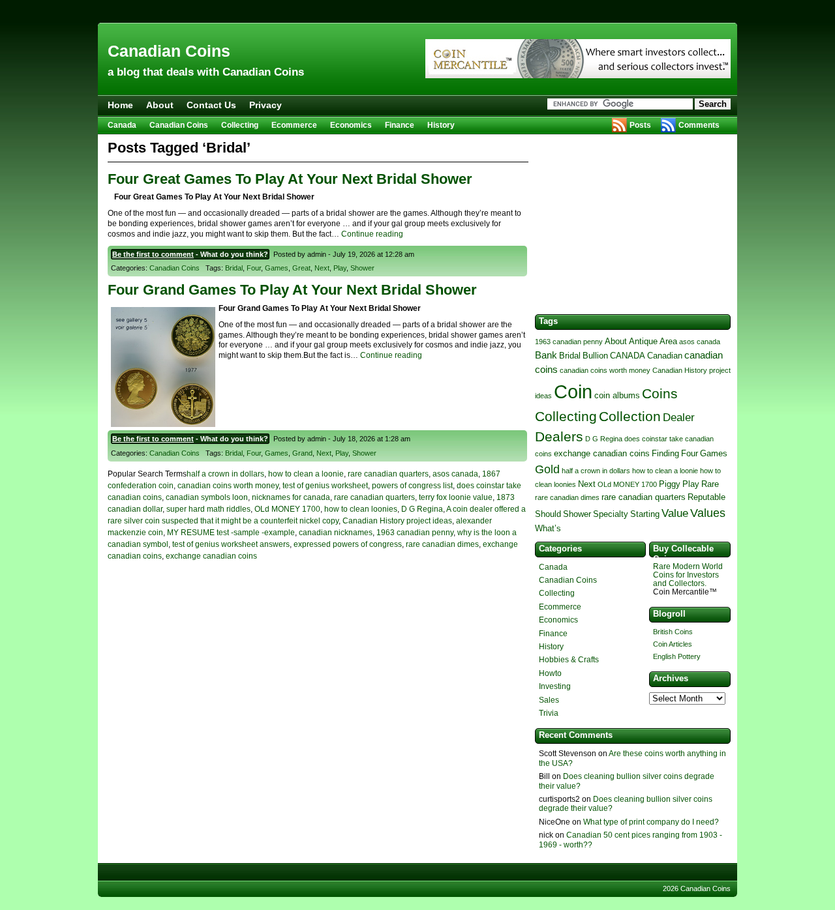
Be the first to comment (153, 254)
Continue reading (372, 234)
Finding (665, 453)
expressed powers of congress (348, 544)
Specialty (610, 514)
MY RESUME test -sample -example (231, 532)
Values (707, 513)
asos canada (455, 473)
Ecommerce (294, 125)
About (160, 105)
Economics (351, 125)
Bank (546, 355)
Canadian (664, 355)
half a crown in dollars (225, 473)
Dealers (559, 436)
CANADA (627, 355)
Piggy (669, 484)
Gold (547, 469)
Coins (660, 393)
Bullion (595, 355)
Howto (550, 673)
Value (674, 513)
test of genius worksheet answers (231, 544)
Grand (302, 453)
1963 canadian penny (414, 532)
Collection (630, 416)
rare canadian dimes (442, 544)
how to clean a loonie (306, 473)
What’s (548, 528)
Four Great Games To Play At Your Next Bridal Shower (290, 179)
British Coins (673, 632)
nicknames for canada (291, 497)
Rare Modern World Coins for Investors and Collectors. (688, 575)
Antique (643, 341)
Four (254, 268)
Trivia (548, 713)
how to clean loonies (360, 509)
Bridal (234, 268)
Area (668, 341)
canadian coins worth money (228, 485)
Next (321, 268)
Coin (573, 391)
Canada (122, 125)
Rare (710, 484)
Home (120, 105)
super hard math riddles (208, 509)
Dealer (679, 417)
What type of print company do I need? (651, 822)
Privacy (265, 105)
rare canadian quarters (388, 473)
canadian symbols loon (207, 497)
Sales (549, 700)
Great (301, 268)
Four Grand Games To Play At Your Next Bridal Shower (292, 290)
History (441, 125)
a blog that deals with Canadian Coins (206, 72)
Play (339, 268)
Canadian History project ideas (397, 520)
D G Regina (422, 509)
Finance (399, 125)
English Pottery (677, 656)
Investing (555, 686)
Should (548, 514)
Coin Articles (672, 644)
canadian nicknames (335, 532)
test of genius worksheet (325, 485)
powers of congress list (412, 485)
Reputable (706, 497)
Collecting (239, 125)
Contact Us (211, 105)
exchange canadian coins (211, 556)
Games (276, 268)
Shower (362, 268)
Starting (645, 514)
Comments (699, 125)
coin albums (617, 395)
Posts (640, 125)
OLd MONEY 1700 (287, 509)
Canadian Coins (169, 51)
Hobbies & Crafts (569, 659)
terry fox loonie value (456, 497)
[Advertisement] (417, 11)
